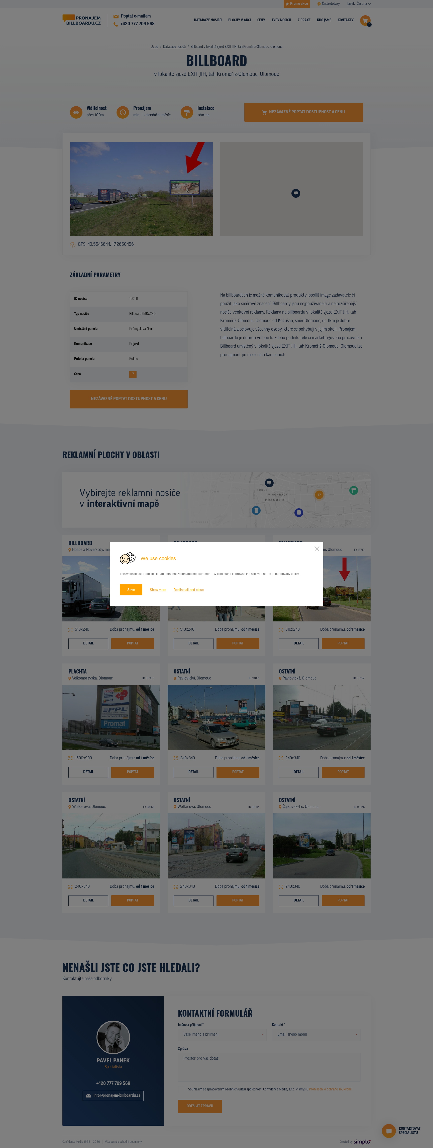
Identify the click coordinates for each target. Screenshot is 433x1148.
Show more (158, 590)
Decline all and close (189, 590)
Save (131, 590)
